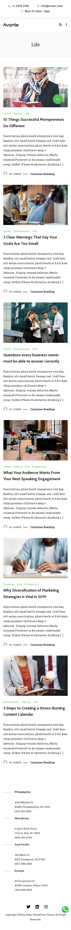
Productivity (39, 466)
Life (27, 113)
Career (7, 113)
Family (18, 113)
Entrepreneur (22, 231)
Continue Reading (42, 174)
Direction (9, 584)
